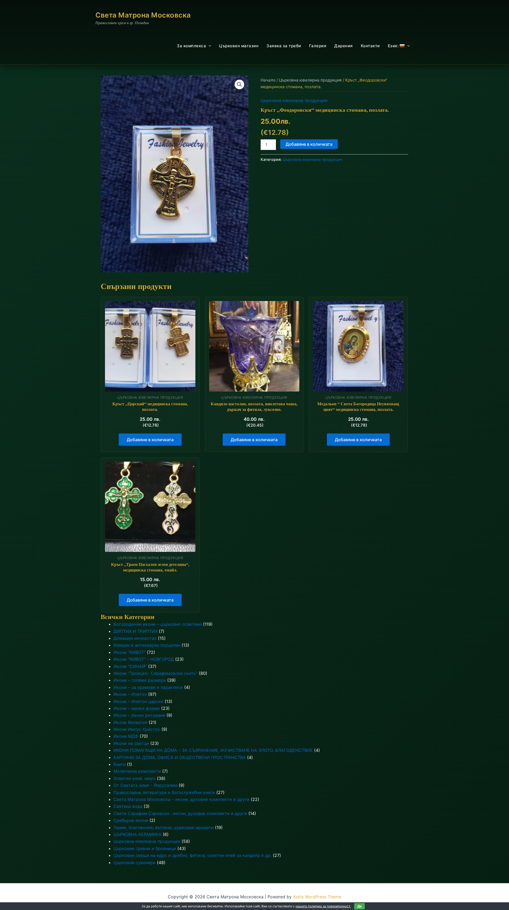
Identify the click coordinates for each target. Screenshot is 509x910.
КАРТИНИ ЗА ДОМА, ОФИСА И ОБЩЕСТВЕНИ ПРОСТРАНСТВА (179, 757)
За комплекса (191, 45)
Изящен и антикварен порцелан (146, 645)
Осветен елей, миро (134, 778)
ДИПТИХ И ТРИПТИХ (135, 631)
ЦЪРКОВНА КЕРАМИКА (137, 834)
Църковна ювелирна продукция (310, 80)
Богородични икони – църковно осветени (157, 624)
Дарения (343, 45)
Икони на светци (131, 743)
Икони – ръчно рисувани (139, 715)
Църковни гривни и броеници (144, 848)
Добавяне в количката (309, 144)
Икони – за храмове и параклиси (148, 687)
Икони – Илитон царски (138, 701)
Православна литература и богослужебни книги (164, 792)
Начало (268, 80)
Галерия (318, 45)
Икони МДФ (125, 736)
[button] (208, 46)
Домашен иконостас (135, 638)
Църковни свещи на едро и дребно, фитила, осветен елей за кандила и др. (192, 855)
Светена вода (127, 806)
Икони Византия (130, 722)
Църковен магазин (238, 45)
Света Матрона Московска (143, 15)
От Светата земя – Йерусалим (145, 785)
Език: (394, 45)
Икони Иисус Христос (136, 729)
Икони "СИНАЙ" (130, 666)
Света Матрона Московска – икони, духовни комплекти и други (181, 799)
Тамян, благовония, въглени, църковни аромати (163, 827)
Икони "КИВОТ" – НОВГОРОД (143, 659)
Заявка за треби (283, 45)
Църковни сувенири (134, 862)
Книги (119, 764)
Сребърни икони (130, 820)
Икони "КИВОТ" (129, 652)
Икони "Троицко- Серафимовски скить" (155, 673)
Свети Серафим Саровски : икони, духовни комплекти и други (180, 813)
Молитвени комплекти (137, 771)
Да (359, 906)
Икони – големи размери (139, 680)
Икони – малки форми (136, 708)
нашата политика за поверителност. (323, 906)
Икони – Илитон (130, 694)
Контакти (370, 45)
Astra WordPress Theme (317, 896)
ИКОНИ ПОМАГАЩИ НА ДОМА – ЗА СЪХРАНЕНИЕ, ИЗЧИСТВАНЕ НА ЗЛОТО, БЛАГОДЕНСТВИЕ (213, 750)
